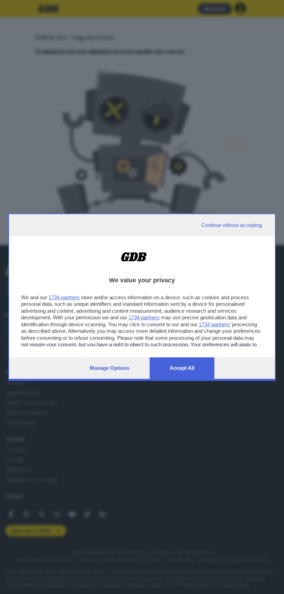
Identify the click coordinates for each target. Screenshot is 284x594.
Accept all (182, 368)
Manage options (110, 368)
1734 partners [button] (64, 297)
